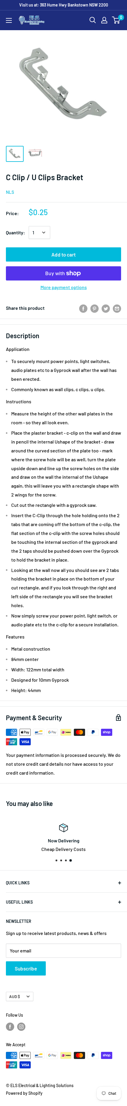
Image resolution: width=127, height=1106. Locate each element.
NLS (10, 192)
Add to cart (63, 254)
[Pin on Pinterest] (94, 308)
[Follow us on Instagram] (21, 1026)
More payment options (63, 287)
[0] (116, 20)
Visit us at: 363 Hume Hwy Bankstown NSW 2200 (63, 4)
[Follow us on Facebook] (10, 1026)
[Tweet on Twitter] (106, 308)
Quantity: (15, 232)
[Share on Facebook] (83, 308)
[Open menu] (9, 20)
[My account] (104, 20)
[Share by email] (117, 308)
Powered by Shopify (24, 1093)
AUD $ (14, 996)
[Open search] (92, 20)
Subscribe (26, 968)
